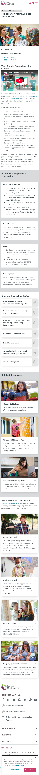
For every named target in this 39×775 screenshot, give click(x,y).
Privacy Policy (19, 765)
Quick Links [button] (8, 728)
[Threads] (19, 699)
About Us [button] (7, 741)
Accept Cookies (30, 769)
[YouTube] (36, 699)
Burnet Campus (26, 96)
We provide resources (9, 503)
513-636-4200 (9, 57)
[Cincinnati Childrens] (19, 687)
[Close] (36, 757)
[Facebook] (3, 699)
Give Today (6, 748)
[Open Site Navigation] (36, 3)
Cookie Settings (15, 769)
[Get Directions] (33, 3)
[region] (20, 764)
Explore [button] (6, 735)
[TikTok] (30, 699)
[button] (30, 3)
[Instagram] (8, 699)
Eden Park (15, 98)
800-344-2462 (9, 60)
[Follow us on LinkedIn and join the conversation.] (25, 699)
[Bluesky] (14, 699)
